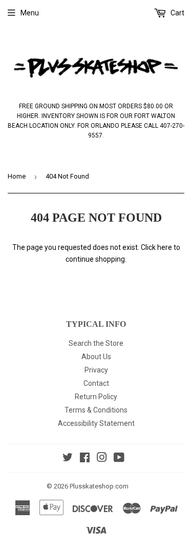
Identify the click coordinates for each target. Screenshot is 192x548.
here (164, 247)
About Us (96, 357)
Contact (96, 383)
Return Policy (96, 397)
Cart (176, 13)
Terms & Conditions (96, 410)
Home (17, 176)
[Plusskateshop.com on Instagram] (102, 459)
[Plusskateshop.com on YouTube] (119, 459)
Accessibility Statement (96, 423)
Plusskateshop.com (99, 486)
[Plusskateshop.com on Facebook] (84, 459)
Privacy (96, 370)
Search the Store (96, 343)
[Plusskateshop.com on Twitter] (67, 459)
